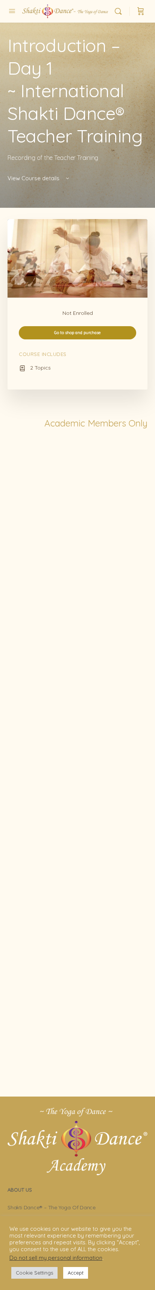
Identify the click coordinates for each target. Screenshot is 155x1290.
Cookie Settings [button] (34, 1273)
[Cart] (141, 11)
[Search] (120, 11)
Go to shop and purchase (77, 332)
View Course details (34, 178)
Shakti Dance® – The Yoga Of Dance (52, 1207)
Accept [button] (76, 1273)
